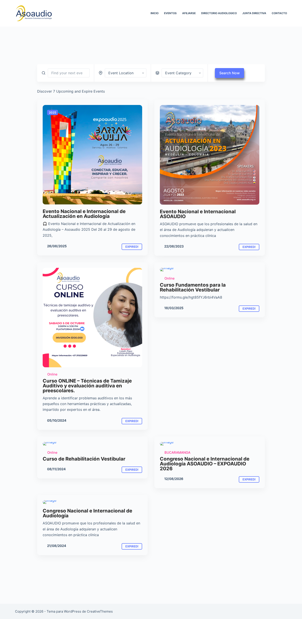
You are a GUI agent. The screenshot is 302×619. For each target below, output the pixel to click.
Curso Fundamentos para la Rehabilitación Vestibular (193, 287)
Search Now (229, 73)
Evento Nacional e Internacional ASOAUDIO (198, 214)
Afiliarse (189, 13)
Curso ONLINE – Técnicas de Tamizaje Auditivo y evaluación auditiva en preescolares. (87, 385)
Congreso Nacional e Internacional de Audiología (87, 513)
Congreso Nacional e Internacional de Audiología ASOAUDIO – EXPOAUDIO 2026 (204, 463)
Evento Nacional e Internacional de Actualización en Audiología (84, 213)
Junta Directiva (254, 13)
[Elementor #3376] (92, 154)
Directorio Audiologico (219, 13)
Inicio (155, 13)
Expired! (131, 246)
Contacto (279, 13)
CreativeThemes (100, 611)
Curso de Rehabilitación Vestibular (84, 459)
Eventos (170, 13)
